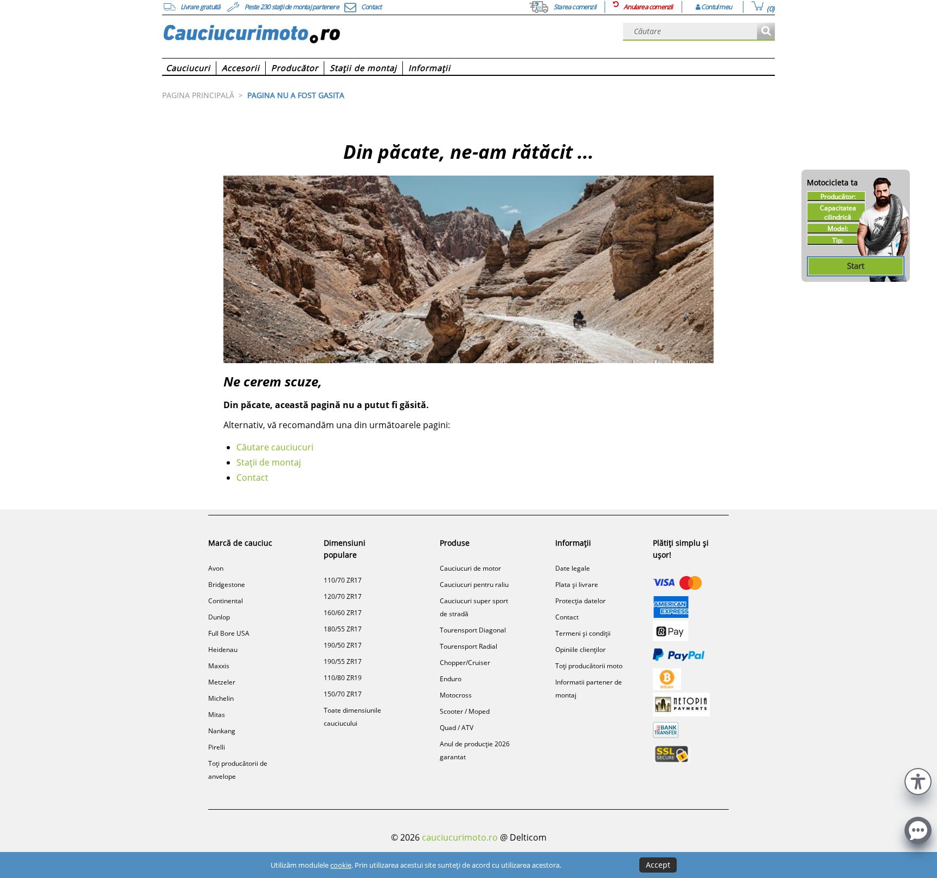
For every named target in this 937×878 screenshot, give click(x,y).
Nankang (221, 730)
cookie (340, 865)
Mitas (216, 714)
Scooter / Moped (465, 711)
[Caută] (766, 32)
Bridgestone (226, 584)
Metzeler (221, 682)
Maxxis (218, 665)
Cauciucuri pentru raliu (474, 584)
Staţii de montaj (268, 462)
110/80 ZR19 (343, 677)
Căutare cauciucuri (274, 447)
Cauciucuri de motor (470, 568)
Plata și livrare (576, 584)
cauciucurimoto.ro (460, 837)
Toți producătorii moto (588, 665)
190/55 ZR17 (343, 661)
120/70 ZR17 (343, 596)
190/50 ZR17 (343, 645)
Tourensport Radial (468, 646)
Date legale (572, 568)
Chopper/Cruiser (465, 662)
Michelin (221, 698)
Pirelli (216, 747)
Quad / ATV (456, 727)
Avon (215, 568)
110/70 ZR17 (343, 580)
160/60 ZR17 (343, 612)
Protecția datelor (580, 600)
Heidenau (223, 649)
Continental (225, 600)
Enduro (450, 678)
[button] (918, 780)
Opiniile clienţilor (580, 649)
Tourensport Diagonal (473, 630)
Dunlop (219, 617)
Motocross (456, 695)
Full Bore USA (228, 633)
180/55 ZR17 (343, 629)
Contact (252, 477)
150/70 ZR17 (343, 694)
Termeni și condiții (583, 633)
